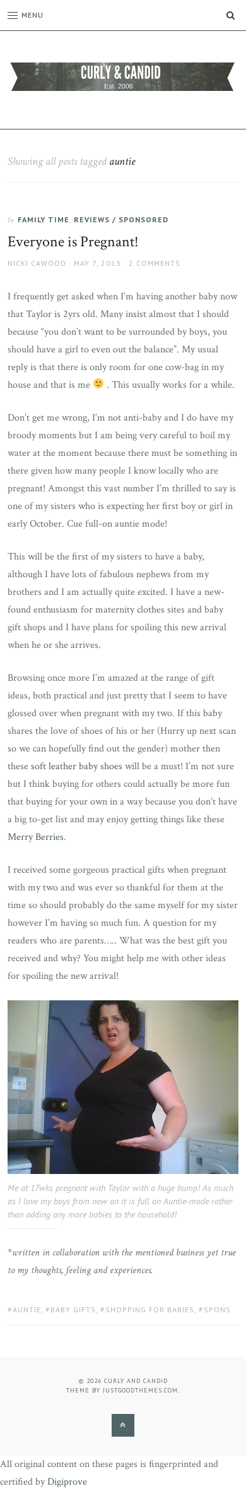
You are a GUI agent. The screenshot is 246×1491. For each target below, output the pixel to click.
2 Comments (154, 263)
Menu (32, 15)
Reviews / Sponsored (121, 219)
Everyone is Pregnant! (73, 241)
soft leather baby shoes (76, 766)
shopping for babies (149, 1309)
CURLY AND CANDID (136, 1381)
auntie (27, 1309)
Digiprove (67, 1481)
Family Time (43, 219)
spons (217, 1309)
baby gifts (73, 1309)
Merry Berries (36, 837)
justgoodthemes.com (140, 1390)
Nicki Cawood (37, 263)
